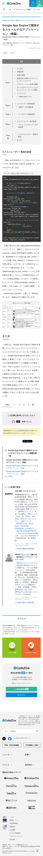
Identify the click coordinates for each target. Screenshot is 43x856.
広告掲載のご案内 (32, 745)
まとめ (19, 140)
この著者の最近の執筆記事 (24, 548)
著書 (19, 587)
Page (8, 82)
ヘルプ (12, 817)
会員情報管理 (14, 823)
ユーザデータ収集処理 (27, 114)
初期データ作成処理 (26, 107)
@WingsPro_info (21, 589)
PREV (7, 405)
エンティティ (22, 93)
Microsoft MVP (30, 504)
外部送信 (12, 839)
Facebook (27, 594)
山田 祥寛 (5, 43)
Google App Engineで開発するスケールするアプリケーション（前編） (22, 472)
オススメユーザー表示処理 (26, 121)
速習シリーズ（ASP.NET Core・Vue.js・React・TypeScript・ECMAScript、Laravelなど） (25, 524)
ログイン (18, 433)
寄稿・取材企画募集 (11, 745)
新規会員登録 (22, 689)
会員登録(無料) (23, 430)
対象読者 (20, 72)
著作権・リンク (14, 820)
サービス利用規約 (15, 833)
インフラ (36, 9)
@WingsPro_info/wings (23, 592)
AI (10, 9)
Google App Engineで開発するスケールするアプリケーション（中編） (22, 466)
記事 (24, 587)
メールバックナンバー (23, 683)
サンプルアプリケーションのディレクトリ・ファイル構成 (27, 88)
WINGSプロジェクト (25, 511)
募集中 (27, 582)
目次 (21, 61)
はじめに (20, 68)
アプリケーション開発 (22, 9)
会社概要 (12, 830)
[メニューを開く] (3, 3)
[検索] (4, 9)
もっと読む (9, 476)
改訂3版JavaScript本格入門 (26, 531)
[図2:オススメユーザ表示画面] (21, 316)
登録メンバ (19, 580)
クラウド (12, 53)
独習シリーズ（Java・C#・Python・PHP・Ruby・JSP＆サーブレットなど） (26, 517)
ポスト (28, 441)
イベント (6, 764)
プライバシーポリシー (16, 836)
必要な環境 (21, 75)
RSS (33, 587)
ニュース (6, 754)
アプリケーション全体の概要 (27, 84)
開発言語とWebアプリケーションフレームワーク (27, 79)
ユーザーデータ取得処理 (26, 103)
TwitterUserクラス (25, 96)
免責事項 (12, 826)
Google (5, 53)
